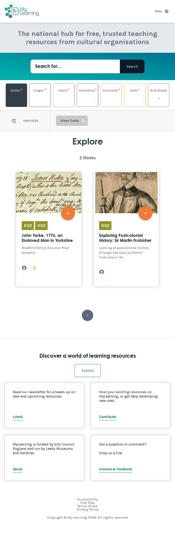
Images (40, 90)
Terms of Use (87, 506)
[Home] (21, 11)
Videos (63, 90)
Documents (111, 90)
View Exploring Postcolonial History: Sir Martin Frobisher (126, 229)
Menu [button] (159, 11)
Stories (16, 90)
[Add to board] (68, 213)
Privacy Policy (88, 509)
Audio (135, 90)
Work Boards (158, 94)
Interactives (87, 90)
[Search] (132, 66)
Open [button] (26, 120)
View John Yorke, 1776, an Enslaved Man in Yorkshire (49, 229)
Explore (88, 370)
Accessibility (87, 499)
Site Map (87, 503)
